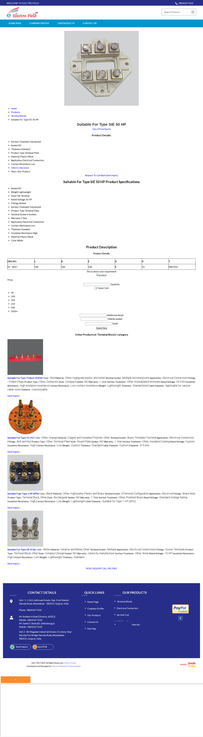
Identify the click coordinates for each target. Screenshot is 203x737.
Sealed (14, 188)
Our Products (66, 23)
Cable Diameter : (116, 445)
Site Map (91, 628)
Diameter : (34, 389)
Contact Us (89, 23)
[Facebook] (180, 620)
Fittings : (19, 441)
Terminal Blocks (124, 601)
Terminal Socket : (127, 378)
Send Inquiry (112, 175)
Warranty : (98, 381)
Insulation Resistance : (21, 445)
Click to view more (20, 167)
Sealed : (82, 381)
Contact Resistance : (74, 385)
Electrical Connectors (127, 608)
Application (16, 221)
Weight (14, 192)
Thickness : (134, 385)
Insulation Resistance (21, 233)
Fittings (15, 203)
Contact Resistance (20, 225)
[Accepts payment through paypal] (180, 613)
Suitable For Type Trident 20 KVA (25, 378)
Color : (49, 378)
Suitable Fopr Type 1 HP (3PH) (23, 493)
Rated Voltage (18, 199)
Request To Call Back (95, 175)
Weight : (109, 385)
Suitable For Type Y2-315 (20, 437)
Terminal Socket (19, 214)
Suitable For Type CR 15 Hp (21, 549)
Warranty (16, 218)
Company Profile (39, 23)
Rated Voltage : (173, 381)
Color (14, 240)
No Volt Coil (123, 615)
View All (136, 624)
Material (15, 236)
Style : (67, 381)
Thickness (16, 229)
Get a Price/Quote (101, 129)
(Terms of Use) (69, 663)
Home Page (15, 23)
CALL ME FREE (109, 568)
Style (13, 195)
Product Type (17, 210)
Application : (168, 378)
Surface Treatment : (133, 381)
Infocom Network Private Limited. (66, 666)
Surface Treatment (20, 207)
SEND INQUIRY (94, 568)
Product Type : (41, 381)
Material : (80, 378)
